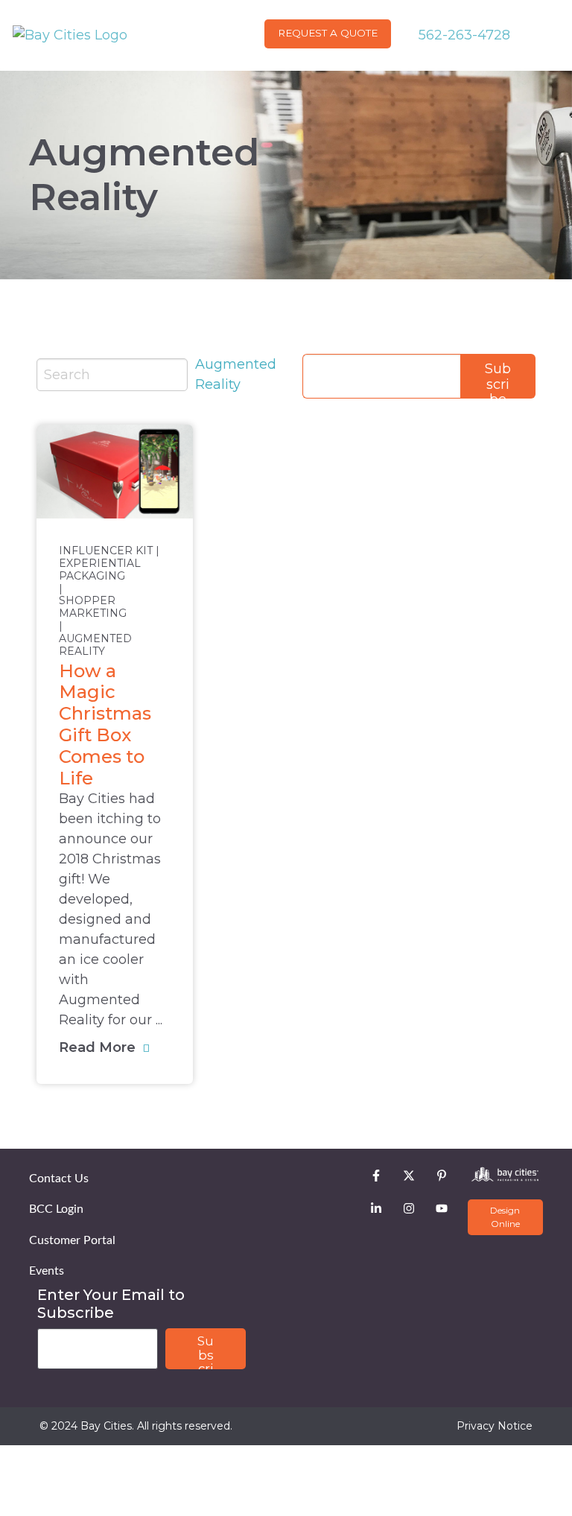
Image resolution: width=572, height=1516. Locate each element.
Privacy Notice (495, 1426)
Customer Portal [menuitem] (72, 1240)
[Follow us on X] (409, 1175)
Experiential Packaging (100, 570)
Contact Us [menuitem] (59, 1178)
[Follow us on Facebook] (376, 1175)
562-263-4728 (462, 35)
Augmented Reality (95, 645)
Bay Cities (106, 1426)
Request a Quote (328, 33)
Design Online (505, 1217)
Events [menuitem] (46, 1271)
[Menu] (554, 35)
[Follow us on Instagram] (409, 1208)
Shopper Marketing (93, 607)
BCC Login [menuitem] (56, 1209)
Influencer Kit (106, 551)
